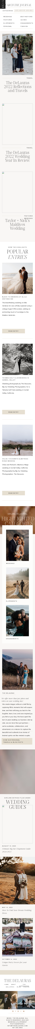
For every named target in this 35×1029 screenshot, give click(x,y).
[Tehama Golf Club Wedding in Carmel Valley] (17, 359)
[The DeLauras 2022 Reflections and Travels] (17, 54)
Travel (30, 78)
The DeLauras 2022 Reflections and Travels (17, 86)
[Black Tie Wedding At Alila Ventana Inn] (17, 278)
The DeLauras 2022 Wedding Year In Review (17, 156)
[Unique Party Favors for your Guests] (17, 937)
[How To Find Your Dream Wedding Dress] (17, 880)
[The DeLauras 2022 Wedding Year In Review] (17, 124)
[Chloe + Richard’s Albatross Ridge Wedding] (17, 440)
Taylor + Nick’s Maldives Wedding (17, 224)
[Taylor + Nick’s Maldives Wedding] (17, 192)
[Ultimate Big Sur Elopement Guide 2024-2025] (17, 824)
